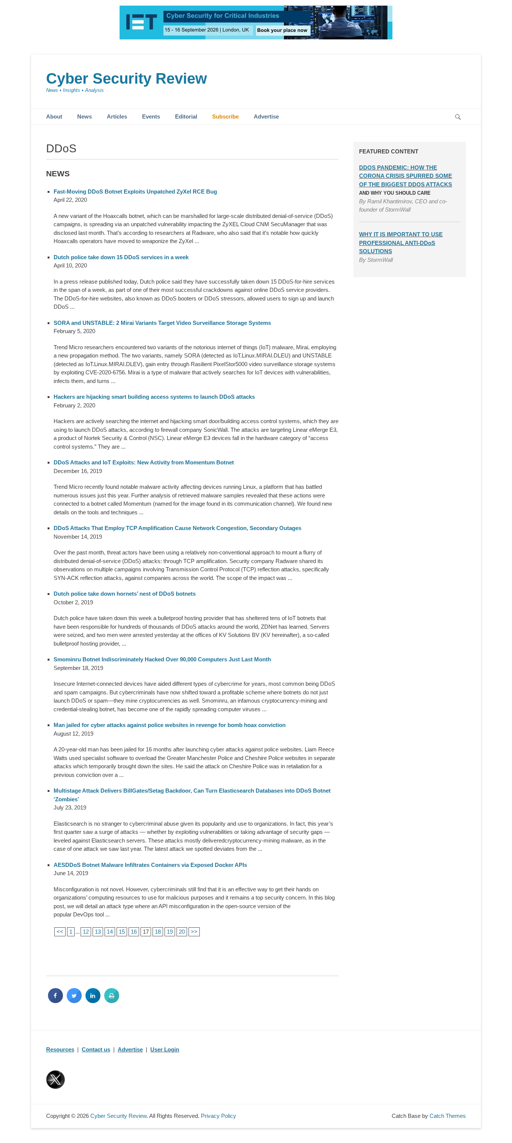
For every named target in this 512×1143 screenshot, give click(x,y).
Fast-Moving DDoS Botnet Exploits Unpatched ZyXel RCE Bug (135, 191)
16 (134, 931)
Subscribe (225, 116)
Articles (117, 116)
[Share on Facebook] (55, 1001)
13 (98, 931)
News (84, 116)
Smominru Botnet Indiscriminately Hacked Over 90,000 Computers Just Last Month (162, 659)
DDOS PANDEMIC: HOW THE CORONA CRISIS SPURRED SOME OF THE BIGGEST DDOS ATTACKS (405, 176)
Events (151, 116)
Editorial (186, 116)
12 (86, 931)
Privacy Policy (218, 1116)
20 (182, 931)
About (54, 116)
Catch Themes (448, 1116)
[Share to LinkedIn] (92, 1001)
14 (110, 931)
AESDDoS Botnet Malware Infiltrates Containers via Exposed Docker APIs (150, 865)
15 (122, 931)
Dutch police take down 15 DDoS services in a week (121, 257)
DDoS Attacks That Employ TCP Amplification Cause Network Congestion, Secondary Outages (177, 528)
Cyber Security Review (126, 78)
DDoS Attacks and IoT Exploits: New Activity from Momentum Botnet (144, 462)
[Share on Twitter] (74, 1001)
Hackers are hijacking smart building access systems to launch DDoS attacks (154, 397)
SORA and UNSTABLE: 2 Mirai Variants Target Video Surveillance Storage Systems (162, 323)
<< (60, 931)
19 (170, 931)
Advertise (266, 116)
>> (194, 931)
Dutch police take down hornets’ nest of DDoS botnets (125, 593)
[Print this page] (111, 1001)
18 (158, 931)
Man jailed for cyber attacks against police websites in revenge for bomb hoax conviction (170, 725)
